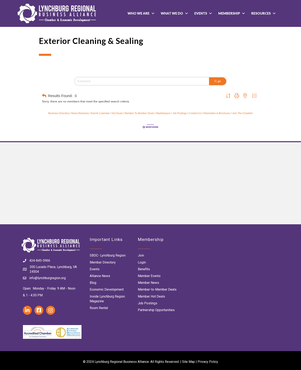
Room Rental (99, 308)
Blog (93, 283)
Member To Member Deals (139, 113)
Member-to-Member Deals (157, 289)
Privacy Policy (208, 362)
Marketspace (163, 113)
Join (141, 255)
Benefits (144, 269)
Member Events (149, 276)
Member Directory (103, 262)
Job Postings (180, 113)
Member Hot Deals (151, 296)
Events (200, 13)
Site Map (188, 362)
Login (142, 262)
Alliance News (100, 276)
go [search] (219, 81)
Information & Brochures (216, 113)
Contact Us (195, 113)
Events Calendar (100, 113)
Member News (148, 283)
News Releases (80, 113)
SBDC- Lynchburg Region (108, 255)
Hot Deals (117, 113)
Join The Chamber (242, 113)
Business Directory (58, 113)
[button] (44, 96)
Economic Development (107, 289)
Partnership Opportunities (156, 310)
